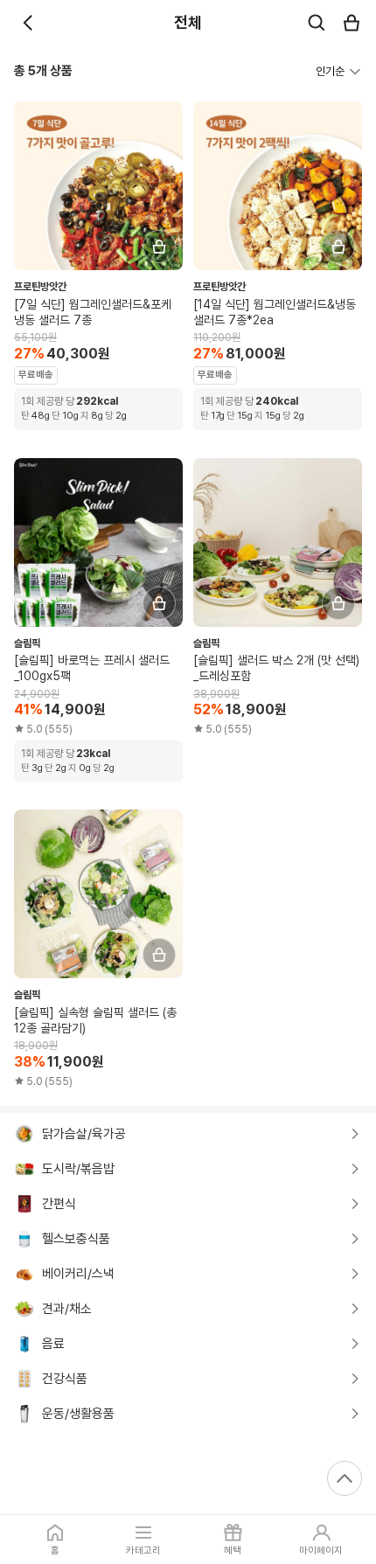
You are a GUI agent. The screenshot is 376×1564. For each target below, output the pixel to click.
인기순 (330, 71)
